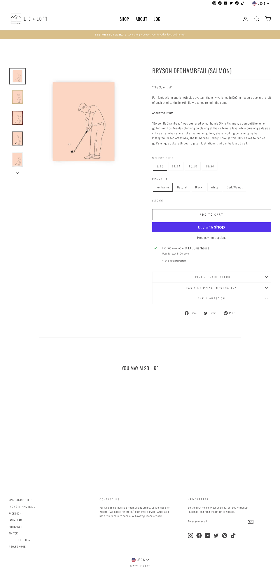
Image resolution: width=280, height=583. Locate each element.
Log (157, 19)
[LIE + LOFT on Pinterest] (224, 535)
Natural (182, 187)
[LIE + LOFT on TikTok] (233, 535)
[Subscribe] (251, 522)
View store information (174, 261)
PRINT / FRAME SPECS (211, 277)
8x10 (159, 166)
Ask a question (211, 298)
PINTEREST (15, 527)
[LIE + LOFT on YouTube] (207, 535)
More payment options (212, 237)
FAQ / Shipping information (211, 288)
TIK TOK (13, 533)
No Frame (162, 187)
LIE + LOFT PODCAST (21, 540)
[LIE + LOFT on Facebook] (199, 535)
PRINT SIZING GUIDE (20, 500)
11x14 (176, 166)
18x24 (209, 166)
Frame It (160, 179)
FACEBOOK (15, 513)
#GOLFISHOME (17, 546)
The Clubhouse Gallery (204, 138)
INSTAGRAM (15, 520)
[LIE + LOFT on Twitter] (216, 535)
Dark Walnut (235, 187)
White (215, 187)
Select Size (163, 158)
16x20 (193, 166)
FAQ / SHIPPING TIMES (22, 507)
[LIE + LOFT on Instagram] (190, 535)
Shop (124, 19)
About (141, 19)
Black (199, 187)
